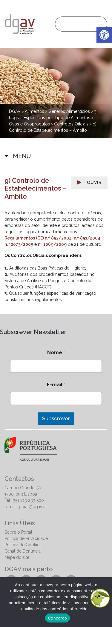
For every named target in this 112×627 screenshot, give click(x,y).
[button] (104, 35)
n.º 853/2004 (87, 238)
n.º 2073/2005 (18, 244)
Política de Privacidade (26, 538)
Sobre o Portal (18, 532)
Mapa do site (16, 557)
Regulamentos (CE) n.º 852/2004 (38, 238)
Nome (56, 352)
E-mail (56, 384)
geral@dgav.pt (33, 506)
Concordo (57, 618)
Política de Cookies (23, 544)
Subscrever (56, 418)
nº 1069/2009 (52, 244)
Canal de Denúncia (22, 551)
